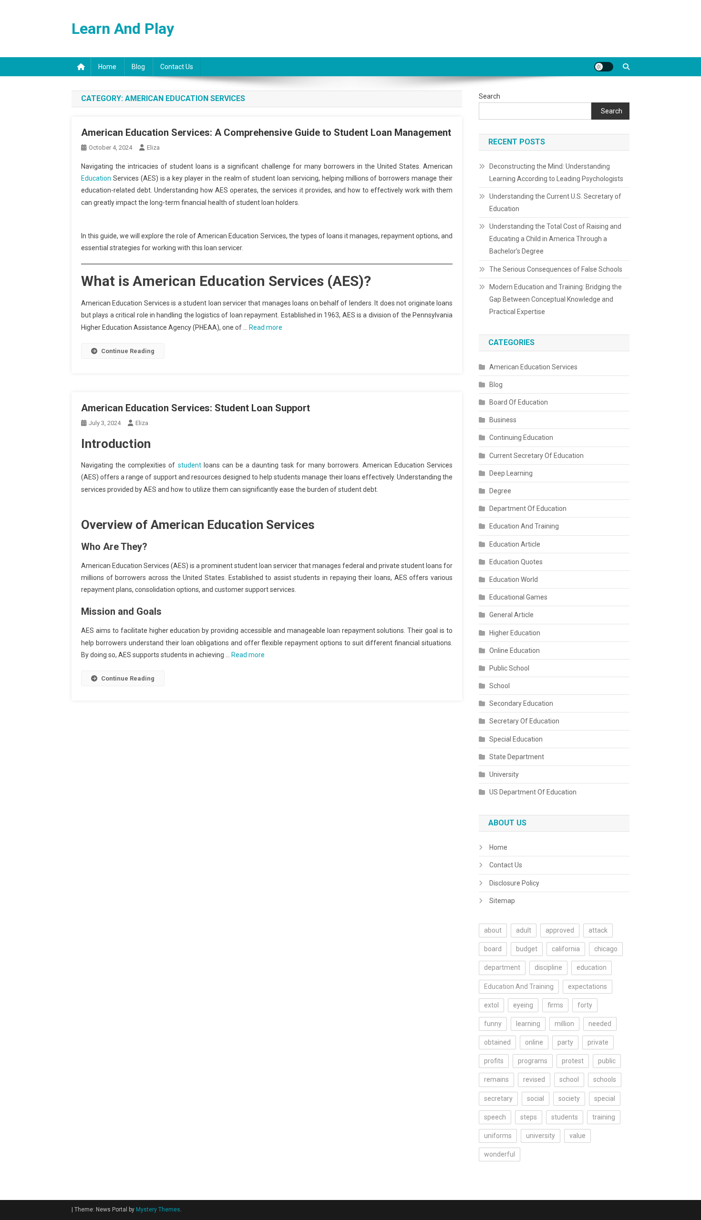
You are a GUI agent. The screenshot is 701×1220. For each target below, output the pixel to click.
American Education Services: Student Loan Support (195, 408)
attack (598, 930)
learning (528, 1023)
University (504, 774)
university (540, 1135)
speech (495, 1117)
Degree (500, 491)
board (493, 949)
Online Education (514, 650)
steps (528, 1117)
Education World (513, 579)
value (577, 1135)
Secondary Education (521, 703)
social (535, 1098)
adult (523, 930)
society (569, 1098)
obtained (497, 1042)
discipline (548, 967)
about (493, 930)
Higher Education (514, 633)
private (598, 1042)
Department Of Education (528, 508)
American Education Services (533, 367)
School (499, 686)
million (564, 1023)
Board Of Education (518, 402)
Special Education (516, 739)
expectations (587, 986)
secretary (498, 1098)
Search (489, 96)
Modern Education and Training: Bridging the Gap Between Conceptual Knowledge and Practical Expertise (555, 299)
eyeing (523, 1005)
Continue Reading (128, 351)
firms (555, 1005)
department (502, 967)
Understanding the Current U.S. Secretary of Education (555, 203)
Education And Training (524, 526)
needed (599, 1023)
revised (534, 1079)
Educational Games (518, 597)
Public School (509, 668)
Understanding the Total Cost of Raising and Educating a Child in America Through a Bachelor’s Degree (555, 239)
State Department (516, 757)
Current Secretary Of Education (536, 455)
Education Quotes (516, 562)
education (592, 967)
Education (96, 178)
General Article (511, 615)
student (189, 465)
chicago (606, 949)
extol (491, 1005)
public (607, 1061)
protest (573, 1061)
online (534, 1042)
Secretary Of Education (524, 721)
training (603, 1117)
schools (604, 1079)
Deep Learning (511, 473)
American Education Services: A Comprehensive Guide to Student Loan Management (266, 132)
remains (496, 1079)
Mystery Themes (158, 1209)
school (569, 1079)
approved (560, 930)
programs (532, 1061)
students (564, 1117)
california (566, 949)
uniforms (498, 1135)
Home (107, 67)
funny (493, 1023)
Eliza (153, 147)
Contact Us (176, 67)
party (565, 1042)
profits (494, 1061)
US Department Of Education (533, 792)
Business (502, 420)
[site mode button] (603, 66)
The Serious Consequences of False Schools (555, 269)
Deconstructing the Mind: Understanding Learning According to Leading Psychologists (556, 173)
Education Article (514, 544)
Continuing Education (521, 437)
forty (584, 1005)
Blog (138, 67)
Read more (265, 327)
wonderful (499, 1154)
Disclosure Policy (514, 883)
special (604, 1098)
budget (526, 949)
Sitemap (502, 901)
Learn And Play (123, 29)
